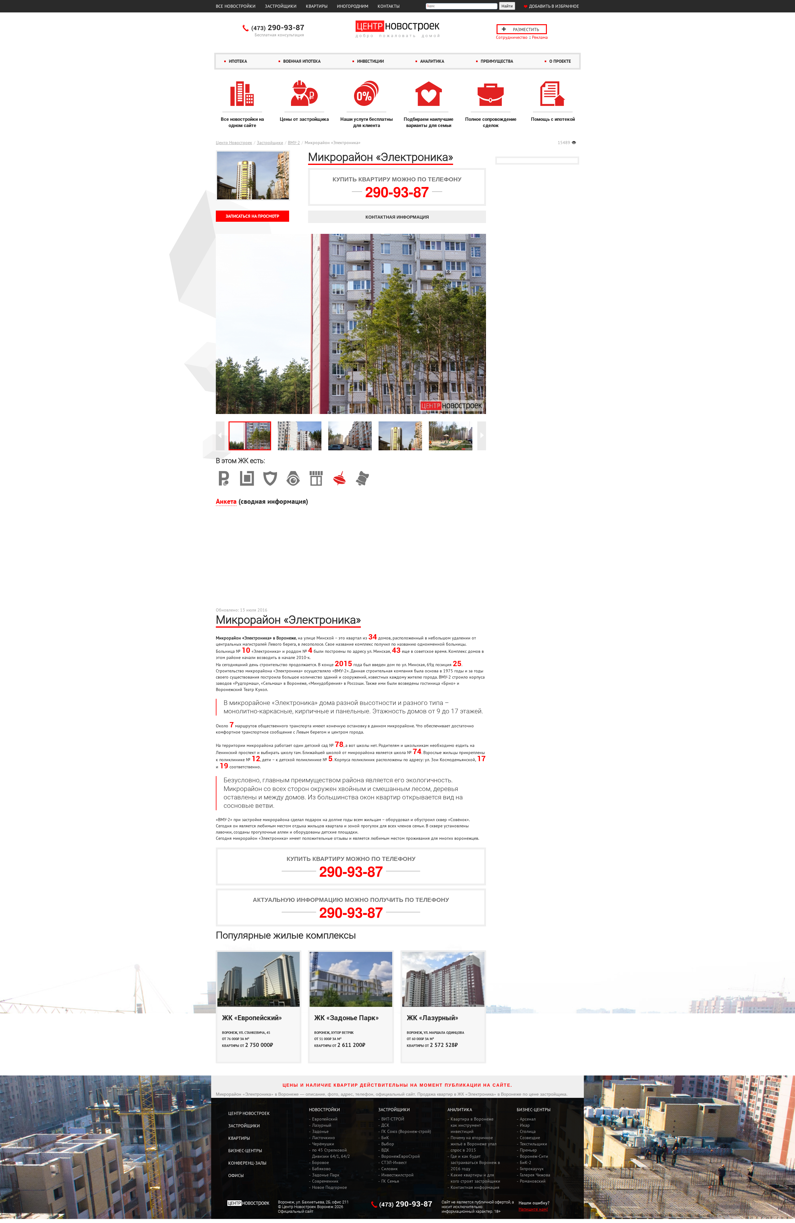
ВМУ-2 (294, 142)
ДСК (385, 1125)
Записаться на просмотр (252, 216)
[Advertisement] (351, 560)
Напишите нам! (533, 1209)
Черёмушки (323, 1144)
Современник (325, 1181)
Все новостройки (236, 6)
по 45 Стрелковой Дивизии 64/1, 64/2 (331, 1153)
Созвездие (530, 1137)
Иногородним (352, 6)
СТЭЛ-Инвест (394, 1162)
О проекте (560, 61)
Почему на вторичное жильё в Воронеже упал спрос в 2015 (474, 1144)
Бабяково (321, 1168)
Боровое (320, 1162)
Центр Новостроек (234, 142)
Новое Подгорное (329, 1187)
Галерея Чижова (535, 1175)
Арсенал (528, 1119)
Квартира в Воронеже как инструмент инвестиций (472, 1125)
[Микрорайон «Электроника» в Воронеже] (250, 435)
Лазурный (321, 1125)
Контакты (389, 6)
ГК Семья (390, 1181)
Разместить (526, 29)
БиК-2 (525, 1162)
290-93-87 (277, 28)
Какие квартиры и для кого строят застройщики (475, 1178)
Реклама (540, 37)
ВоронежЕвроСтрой (400, 1156)
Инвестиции (370, 61)
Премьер (528, 1150)
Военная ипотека (301, 61)
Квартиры (317, 6)
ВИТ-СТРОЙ (392, 1119)
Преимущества (497, 61)
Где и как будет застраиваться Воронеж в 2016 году (475, 1162)
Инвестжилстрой (397, 1175)
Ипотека (238, 61)
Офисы (236, 1175)
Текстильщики (533, 1144)
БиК (385, 1137)
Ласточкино (323, 1137)
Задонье (320, 1131)
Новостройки (324, 1109)
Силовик (389, 1168)
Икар (525, 1125)
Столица (528, 1131)
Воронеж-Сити (534, 1156)
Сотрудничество (512, 37)
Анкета (226, 501)
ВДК (385, 1150)
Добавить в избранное (554, 6)
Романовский (533, 1181)
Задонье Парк (325, 1175)
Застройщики (281, 6)
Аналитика (432, 61)
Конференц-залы (247, 1163)
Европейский (325, 1119)
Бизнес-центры (245, 1150)
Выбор (387, 1144)
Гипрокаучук (532, 1168)
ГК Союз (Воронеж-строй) (406, 1131)
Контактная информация (397, 217)
